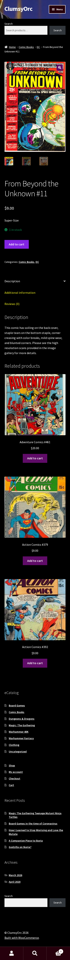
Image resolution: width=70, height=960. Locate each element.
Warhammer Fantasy (21, 738)
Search (8, 23)
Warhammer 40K (18, 731)
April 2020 (14, 882)
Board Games (17, 705)
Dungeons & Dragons (21, 718)
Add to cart (16, 244)
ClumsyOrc (18, 9)
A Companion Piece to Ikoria (26, 840)
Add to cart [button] (35, 458)
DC (38, 47)
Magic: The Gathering (22, 725)
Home (12, 47)
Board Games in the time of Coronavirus (33, 823)
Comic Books (26, 47)
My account (16, 772)
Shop (12, 765)
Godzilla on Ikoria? (20, 847)
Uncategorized (18, 751)
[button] (60, 67)
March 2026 (15, 875)
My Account (11, 953)
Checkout (14, 778)
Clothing (14, 745)
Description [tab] (12, 281)
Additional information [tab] (19, 293)
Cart (11, 785)
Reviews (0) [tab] (11, 304)
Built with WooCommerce (21, 938)
